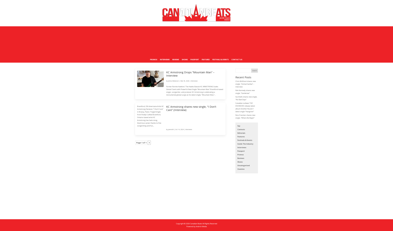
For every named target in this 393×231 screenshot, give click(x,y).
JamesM (171, 129)
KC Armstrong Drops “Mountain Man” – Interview (190, 73)
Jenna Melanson (173, 81)
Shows (240, 162)
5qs (238, 126)
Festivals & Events (244, 140)
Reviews (240, 158)
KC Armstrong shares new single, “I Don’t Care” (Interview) (191, 108)
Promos (240, 155)
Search (254, 71)
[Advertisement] (196, 40)
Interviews (194, 81)
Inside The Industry (245, 144)
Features (241, 137)
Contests (241, 129)
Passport (241, 151)
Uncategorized (243, 165)
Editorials (241, 133)
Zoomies (240, 169)
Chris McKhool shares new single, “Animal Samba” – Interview (245, 84)
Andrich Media (201, 226)
